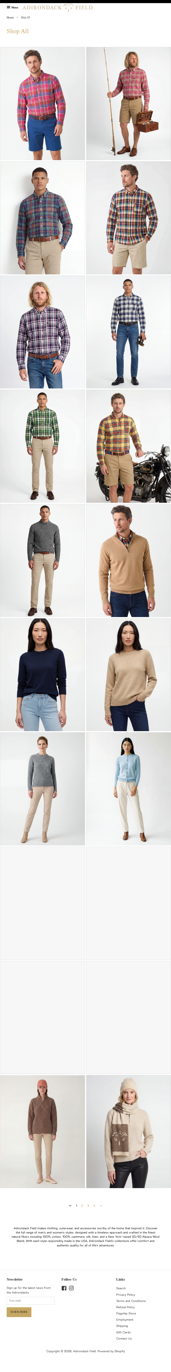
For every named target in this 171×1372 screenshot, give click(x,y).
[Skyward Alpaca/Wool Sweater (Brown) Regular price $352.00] (42, 1017)
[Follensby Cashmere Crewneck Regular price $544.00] (42, 560)
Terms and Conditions (131, 1300)
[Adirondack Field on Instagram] (71, 1289)
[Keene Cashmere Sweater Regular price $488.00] (42, 674)
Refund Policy (125, 1307)
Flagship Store (126, 1313)
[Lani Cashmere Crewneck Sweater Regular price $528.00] (42, 788)
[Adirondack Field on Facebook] (64, 1289)
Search (121, 1288)
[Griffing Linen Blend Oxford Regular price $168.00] (42, 332)
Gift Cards (123, 1332)
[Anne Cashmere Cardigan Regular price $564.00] (42, 903)
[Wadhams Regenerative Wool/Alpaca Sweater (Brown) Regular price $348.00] (42, 1131)
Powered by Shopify (111, 1351)
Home (10, 17)
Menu (14, 7)
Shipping (122, 1325)
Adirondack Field (84, 1351)
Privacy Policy (125, 1294)
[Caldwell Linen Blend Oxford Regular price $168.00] (42, 446)
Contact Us (124, 1338)
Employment (124, 1319)
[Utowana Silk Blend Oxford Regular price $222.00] (42, 103)
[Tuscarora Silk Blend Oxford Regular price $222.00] (42, 217)
